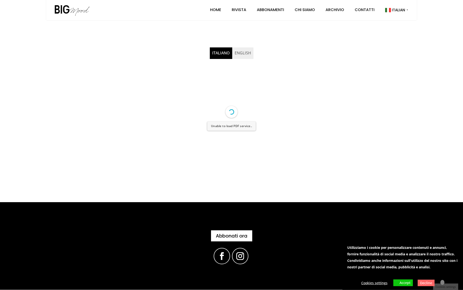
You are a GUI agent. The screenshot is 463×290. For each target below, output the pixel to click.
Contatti (364, 10)
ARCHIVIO (335, 10)
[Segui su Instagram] (240, 256)
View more (355, 273)
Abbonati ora (231, 235)
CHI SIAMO (305, 10)
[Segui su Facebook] (222, 256)
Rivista (239, 10)
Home (215, 10)
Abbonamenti (270, 10)
